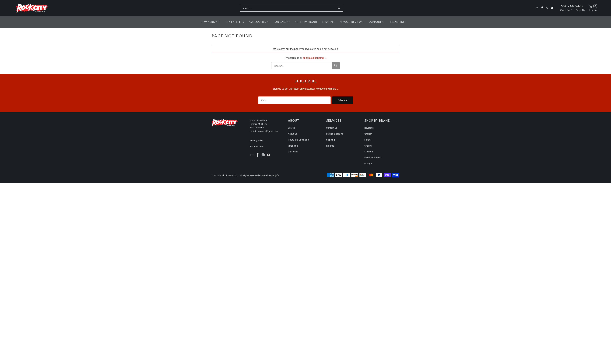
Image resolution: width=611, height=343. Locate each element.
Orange (368, 163)
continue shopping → (315, 57)
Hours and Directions (298, 139)
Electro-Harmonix (373, 157)
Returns (330, 146)
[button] (259, 22)
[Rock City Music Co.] (32, 8)
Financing (293, 146)
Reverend (369, 128)
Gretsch (368, 134)
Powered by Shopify (269, 175)
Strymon (368, 151)
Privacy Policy (256, 140)
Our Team (293, 151)
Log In (593, 10)
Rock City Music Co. (229, 175)
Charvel (368, 146)
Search (291, 128)
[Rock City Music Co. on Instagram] (546, 8)
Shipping (330, 139)
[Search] (339, 8)
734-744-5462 (571, 6)
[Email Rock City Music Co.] (536, 8)
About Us (292, 134)
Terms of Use (256, 146)
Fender (367, 139)
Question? (566, 10)
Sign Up (581, 10)
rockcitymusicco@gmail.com (264, 131)
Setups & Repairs (334, 134)
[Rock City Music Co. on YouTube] (551, 8)
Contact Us (331, 128)
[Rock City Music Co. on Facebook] (541, 8)
